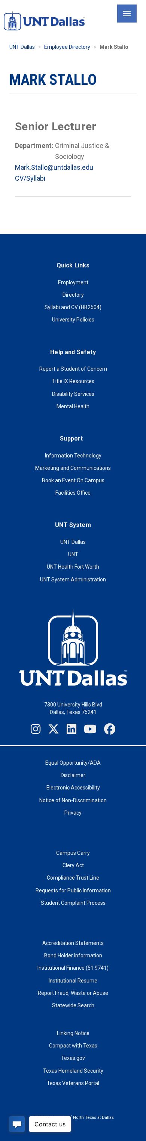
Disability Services (73, 394)
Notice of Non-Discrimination (73, 800)
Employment (73, 282)
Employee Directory (67, 47)
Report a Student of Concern (73, 369)
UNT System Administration (73, 580)
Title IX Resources (73, 381)
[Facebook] (109, 729)
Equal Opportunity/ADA (73, 763)
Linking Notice (73, 1033)
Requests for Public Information (73, 890)
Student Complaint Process (73, 903)
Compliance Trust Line (73, 878)
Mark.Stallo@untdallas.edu (54, 167)
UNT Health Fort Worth (73, 567)
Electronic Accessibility (73, 788)
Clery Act (73, 865)
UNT (73, 554)
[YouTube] (90, 729)
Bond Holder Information (73, 955)
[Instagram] (35, 729)
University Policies (73, 320)
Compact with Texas (73, 1046)
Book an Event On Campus (73, 480)
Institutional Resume (73, 981)
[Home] (44, 20)
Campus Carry (73, 853)
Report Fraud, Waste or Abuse (73, 993)
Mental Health (73, 406)
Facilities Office (73, 493)
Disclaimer (73, 775)
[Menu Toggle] (127, 14)
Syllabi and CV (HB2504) (73, 307)
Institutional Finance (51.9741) (73, 968)
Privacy (73, 813)
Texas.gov (73, 1058)
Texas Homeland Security (73, 1071)
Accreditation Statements (73, 943)
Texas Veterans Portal (73, 1083)
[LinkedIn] (71, 729)
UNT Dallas (22, 47)
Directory (73, 295)
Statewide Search (73, 1005)
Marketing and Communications (73, 468)
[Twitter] (53, 729)
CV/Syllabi (30, 178)
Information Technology (73, 456)
